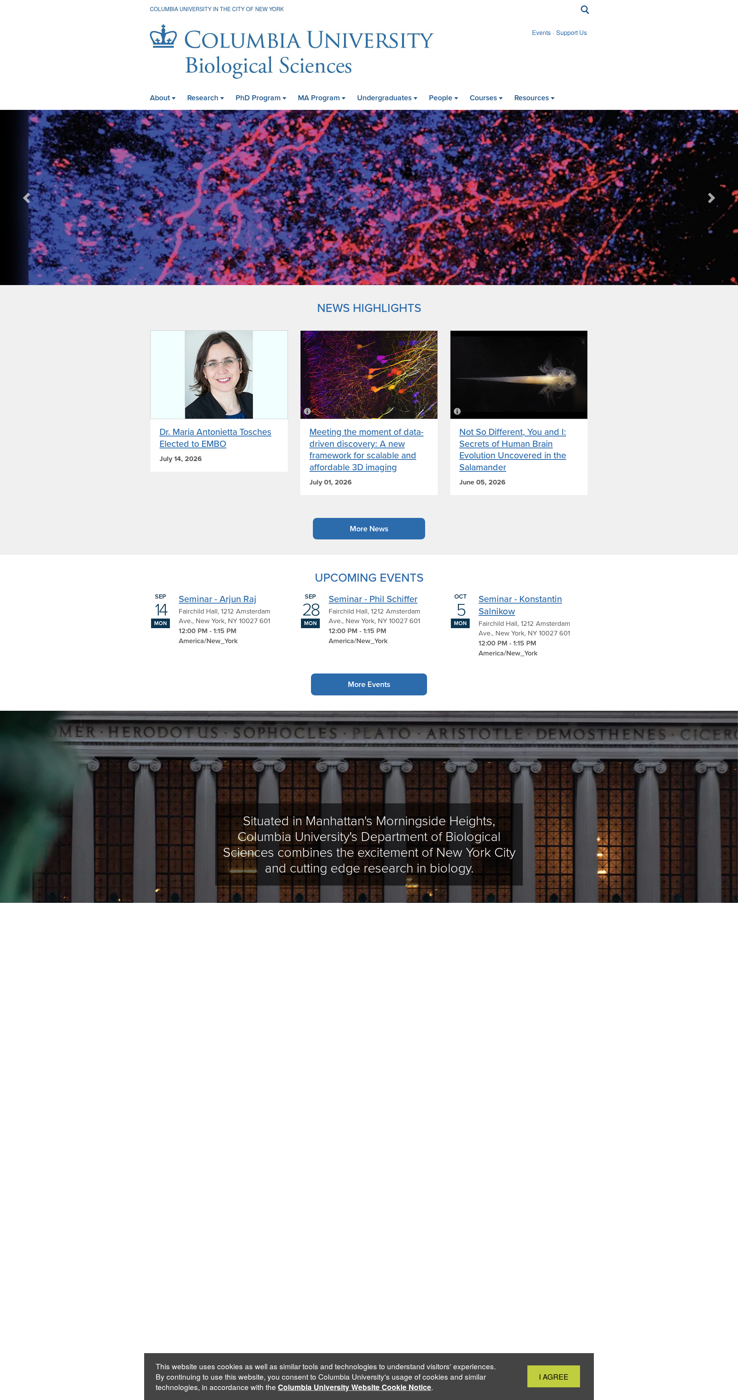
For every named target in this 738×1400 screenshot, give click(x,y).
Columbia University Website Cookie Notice (354, 1387)
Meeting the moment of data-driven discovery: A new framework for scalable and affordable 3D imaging (366, 449)
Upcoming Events (369, 577)
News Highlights (369, 307)
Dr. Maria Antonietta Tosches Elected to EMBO (215, 437)
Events (541, 32)
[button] (27, 197)
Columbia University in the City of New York (217, 9)
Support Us (571, 32)
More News (369, 528)
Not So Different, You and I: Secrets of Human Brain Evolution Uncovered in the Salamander (512, 449)
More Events (369, 684)
